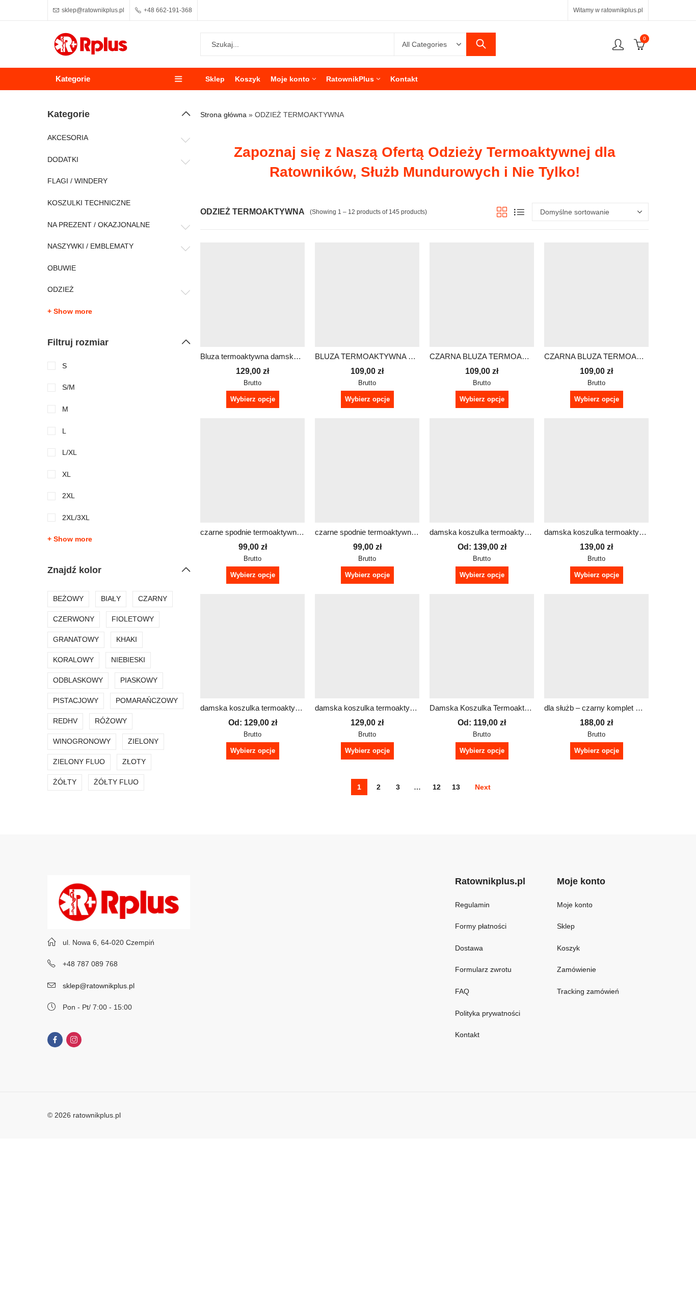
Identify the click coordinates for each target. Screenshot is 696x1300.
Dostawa (469, 948)
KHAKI (126, 639)
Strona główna (223, 115)
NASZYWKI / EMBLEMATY (90, 246)
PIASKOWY (138, 680)
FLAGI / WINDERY (77, 181)
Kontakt (467, 1035)
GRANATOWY (76, 639)
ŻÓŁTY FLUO (116, 782)
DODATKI (62, 159)
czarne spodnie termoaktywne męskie (378, 532)
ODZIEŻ (60, 289)
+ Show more (69, 311)
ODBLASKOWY (78, 680)
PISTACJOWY (75, 700)
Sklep (566, 926)
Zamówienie (576, 969)
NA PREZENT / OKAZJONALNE (98, 225)
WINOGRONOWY (82, 741)
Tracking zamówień (588, 991)
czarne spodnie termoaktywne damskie (265, 532)
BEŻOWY (68, 598)
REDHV (65, 721)
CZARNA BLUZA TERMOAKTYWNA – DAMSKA (512, 356)
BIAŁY (111, 598)
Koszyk (568, 948)
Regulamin (472, 905)
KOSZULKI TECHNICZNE (88, 203)
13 (456, 787)
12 (437, 787)
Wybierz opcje (252, 399)
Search (481, 44)
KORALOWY (73, 660)
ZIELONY (143, 741)
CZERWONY (73, 619)
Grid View (502, 212)
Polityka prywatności (487, 1013)
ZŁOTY (134, 761)
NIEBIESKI (128, 660)
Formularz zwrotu (483, 969)
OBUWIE (61, 268)
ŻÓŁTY (64, 782)
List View (519, 212)
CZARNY (152, 598)
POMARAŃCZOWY (147, 700)
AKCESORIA (67, 137)
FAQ (462, 991)
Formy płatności (481, 926)
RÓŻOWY (111, 721)
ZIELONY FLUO (79, 761)
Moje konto (575, 905)
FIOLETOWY (133, 619)
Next (483, 787)
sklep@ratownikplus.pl (99, 986)
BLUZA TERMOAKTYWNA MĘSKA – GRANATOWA (403, 356)
